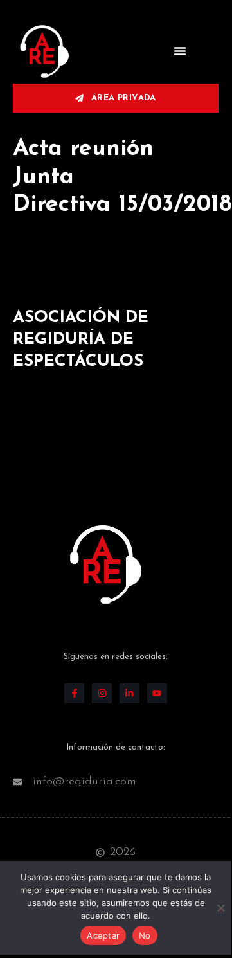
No (145, 935)
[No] (221, 906)
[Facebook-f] (74, 693)
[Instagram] (102, 693)
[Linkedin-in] (129, 693)
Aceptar (103, 935)
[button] (180, 50)
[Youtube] (157, 693)
